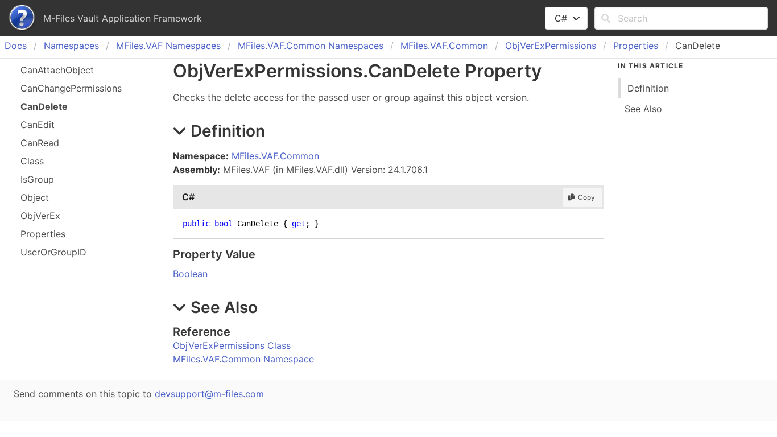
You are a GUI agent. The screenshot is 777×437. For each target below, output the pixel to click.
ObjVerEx (40, 215)
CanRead (39, 143)
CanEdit (37, 124)
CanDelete (44, 106)
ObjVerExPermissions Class (232, 345)
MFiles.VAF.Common (444, 45)
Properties (635, 45)
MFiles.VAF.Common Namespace (243, 359)
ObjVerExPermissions (550, 45)
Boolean (190, 273)
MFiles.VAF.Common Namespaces (310, 45)
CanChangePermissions (71, 88)
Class (32, 161)
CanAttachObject (57, 70)
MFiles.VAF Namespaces (168, 45)
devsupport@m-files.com (209, 393)
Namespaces (71, 45)
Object (34, 197)
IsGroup (37, 179)
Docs (16, 45)
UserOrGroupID (53, 252)
